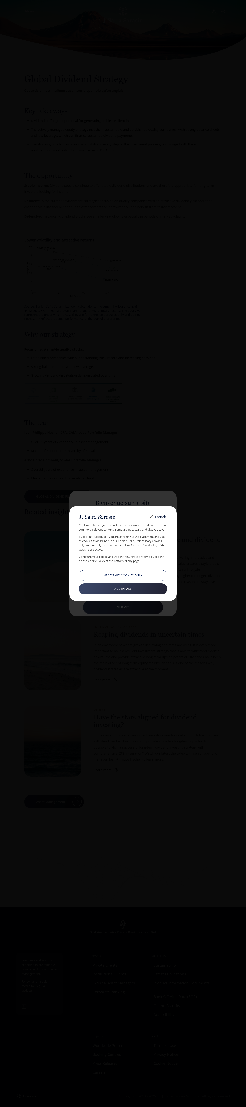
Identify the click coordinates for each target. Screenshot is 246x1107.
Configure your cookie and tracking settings (107, 557)
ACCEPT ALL (122, 589)
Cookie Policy (126, 541)
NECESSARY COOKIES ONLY (123, 575)
